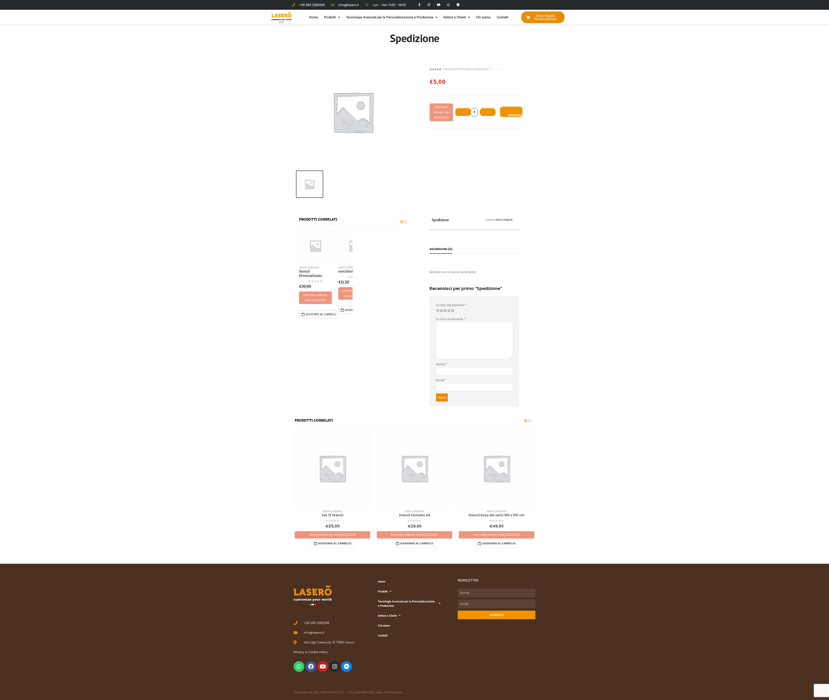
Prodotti (330, 17)
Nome (442, 364)
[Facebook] (310, 666)
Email (441, 380)
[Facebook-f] (419, 5)
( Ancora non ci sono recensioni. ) (466, 69)
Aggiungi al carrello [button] (321, 314)
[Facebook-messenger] (458, 5)
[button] (401, 221)
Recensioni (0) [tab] (441, 249)
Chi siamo (483, 17)
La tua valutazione (451, 305)
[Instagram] (429, 5)
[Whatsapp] (448, 5)
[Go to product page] (315, 246)
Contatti (502, 17)
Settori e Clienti (454, 17)
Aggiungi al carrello (515, 115)
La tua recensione (451, 319)
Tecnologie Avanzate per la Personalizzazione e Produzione (389, 17)
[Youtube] (439, 5)
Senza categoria (309, 267)
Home (313, 17)
